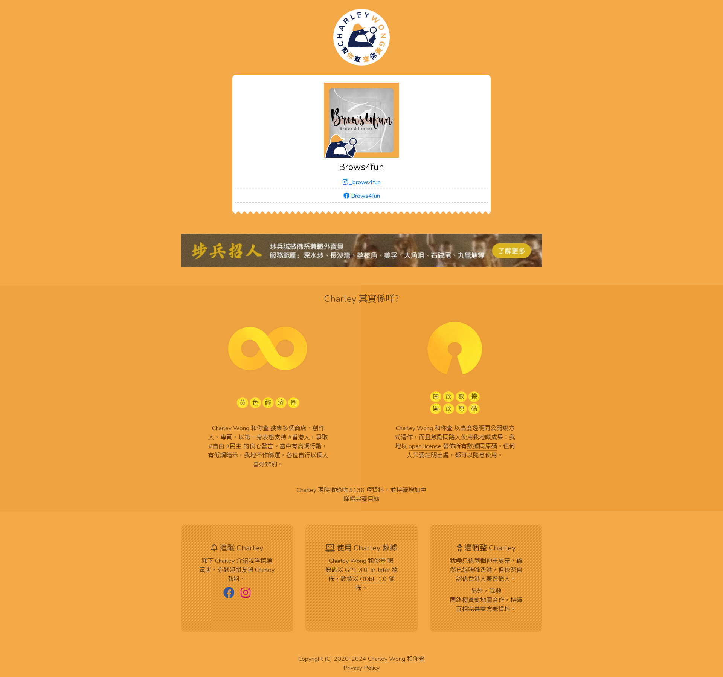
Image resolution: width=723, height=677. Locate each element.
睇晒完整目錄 (361, 499)
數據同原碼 (482, 447)
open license (425, 447)
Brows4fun (364, 196)
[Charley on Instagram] (245, 593)
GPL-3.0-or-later (367, 570)
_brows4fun (364, 182)
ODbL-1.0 (373, 579)
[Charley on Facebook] (229, 593)
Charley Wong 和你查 (396, 659)
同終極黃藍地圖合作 (477, 600)
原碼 (331, 570)
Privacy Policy (361, 668)
